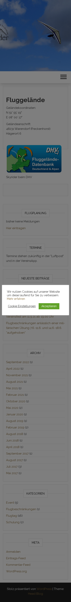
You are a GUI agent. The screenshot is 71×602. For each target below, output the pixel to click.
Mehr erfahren (16, 298)
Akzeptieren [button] (49, 306)
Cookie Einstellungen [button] (22, 306)
